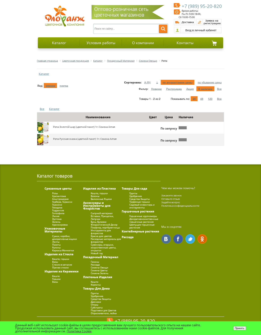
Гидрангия (58, 210)
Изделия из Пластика (99, 188)
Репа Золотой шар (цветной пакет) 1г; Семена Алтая (84, 127)
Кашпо (56, 276)
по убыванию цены (210, 82)
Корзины (96, 284)
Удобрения (97, 296)
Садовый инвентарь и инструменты (142, 206)
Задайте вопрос (170, 202)
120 (210, 99)
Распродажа (174, 89)
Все (219, 89)
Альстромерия (60, 198)
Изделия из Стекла (59, 254)
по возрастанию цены (177, 82)
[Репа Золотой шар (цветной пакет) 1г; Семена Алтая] (43, 128)
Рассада (95, 264)
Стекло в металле (62, 264)
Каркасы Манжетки (63, 250)
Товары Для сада (134, 188)
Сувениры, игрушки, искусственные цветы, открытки (103, 247)
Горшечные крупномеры (143, 216)
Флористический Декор (104, 224)
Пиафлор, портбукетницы (105, 227)
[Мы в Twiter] (190, 239)
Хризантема (59, 196)
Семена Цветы (99, 270)
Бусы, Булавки (98, 221)
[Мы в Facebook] (178, 239)
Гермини (57, 204)
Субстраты (97, 307)
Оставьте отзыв (170, 199)
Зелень (56, 221)
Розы (55, 193)
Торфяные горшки (139, 201)
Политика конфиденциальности (180, 205)
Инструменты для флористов (101, 232)
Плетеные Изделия (97, 277)
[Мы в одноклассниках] (202, 239)
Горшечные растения (138, 211)
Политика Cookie (79, 331)
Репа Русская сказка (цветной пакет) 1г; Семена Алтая (85, 139)
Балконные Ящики (101, 198)
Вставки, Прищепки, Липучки (102, 217)
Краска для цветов (101, 236)
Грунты (95, 293)
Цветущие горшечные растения (142, 226)
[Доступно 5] (183, 127)
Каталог (59, 42)
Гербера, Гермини (62, 201)
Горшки (56, 278)
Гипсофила (58, 213)
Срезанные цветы (58, 188)
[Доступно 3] (183, 139)
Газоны (95, 261)
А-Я (147, 82)
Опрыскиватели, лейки (104, 313)
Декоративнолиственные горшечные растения (143, 220)
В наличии (205, 89)
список (50, 85)
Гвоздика (57, 207)
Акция (190, 89)
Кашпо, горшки (60, 258)
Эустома (57, 218)
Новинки (156, 89)
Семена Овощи (99, 267)
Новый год (97, 253)
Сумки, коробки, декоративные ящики (64, 237)
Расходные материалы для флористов (106, 240)
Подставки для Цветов (103, 310)
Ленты (55, 241)
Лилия (55, 216)
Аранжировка (60, 224)
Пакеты (56, 244)
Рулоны (56, 247)
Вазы (55, 261)
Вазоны (95, 196)
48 (201, 99)
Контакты (185, 42)
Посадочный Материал (100, 257)
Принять (239, 328)
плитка (64, 85)
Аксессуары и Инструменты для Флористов (96, 205)
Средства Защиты (101, 298)
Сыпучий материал (102, 213)
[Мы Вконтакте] (166, 239)
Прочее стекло (60, 267)
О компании (143, 42)
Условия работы (101, 42)
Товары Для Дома (96, 288)
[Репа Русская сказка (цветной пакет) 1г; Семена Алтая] (43, 140)
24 (194, 99)
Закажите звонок (171, 195)
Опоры (94, 304)
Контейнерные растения (140, 231)
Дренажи (96, 301)
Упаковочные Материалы (55, 229)
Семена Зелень (99, 273)
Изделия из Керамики (62, 271)
